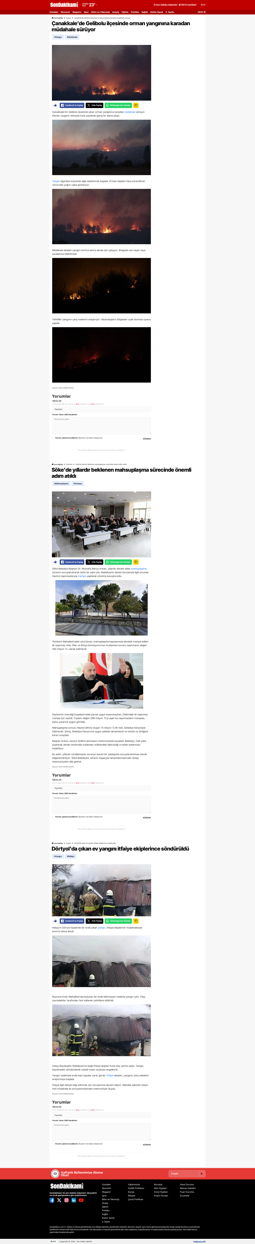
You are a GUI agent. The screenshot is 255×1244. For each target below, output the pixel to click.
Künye (131, 1191)
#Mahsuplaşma (61, 483)
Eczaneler (185, 1195)
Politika (135, 12)
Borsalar (158, 1184)
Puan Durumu (187, 1191)
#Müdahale (72, 37)
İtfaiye (110, 1075)
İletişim (131, 1195)
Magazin (77, 12)
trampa (82, 576)
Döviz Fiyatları (161, 1191)
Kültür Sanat (156, 12)
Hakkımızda (134, 1184)
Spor (86, 12)
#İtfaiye (70, 856)
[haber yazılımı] (199, 1241)
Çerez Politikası (135, 1199)
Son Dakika (58, 18)
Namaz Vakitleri (188, 1188)
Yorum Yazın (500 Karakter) (64, 414)
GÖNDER (147, 438)
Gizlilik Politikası (136, 1188)
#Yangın (58, 37)
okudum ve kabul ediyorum (79, 438)
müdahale (129, 112)
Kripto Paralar (161, 1195)
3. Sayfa (170, 12)
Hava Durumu (187, 1184)
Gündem (54, 12)
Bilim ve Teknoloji (100, 12)
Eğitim (125, 12)
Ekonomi (65, 12)
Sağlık (144, 12)
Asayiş (115, 12)
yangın (101, 927)
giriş (77, 404)
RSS (54, 1241)
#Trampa (78, 483)
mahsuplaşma (138, 568)
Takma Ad (56, 401)
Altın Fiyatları (160, 1188)
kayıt (93, 404)
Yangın (56, 181)
